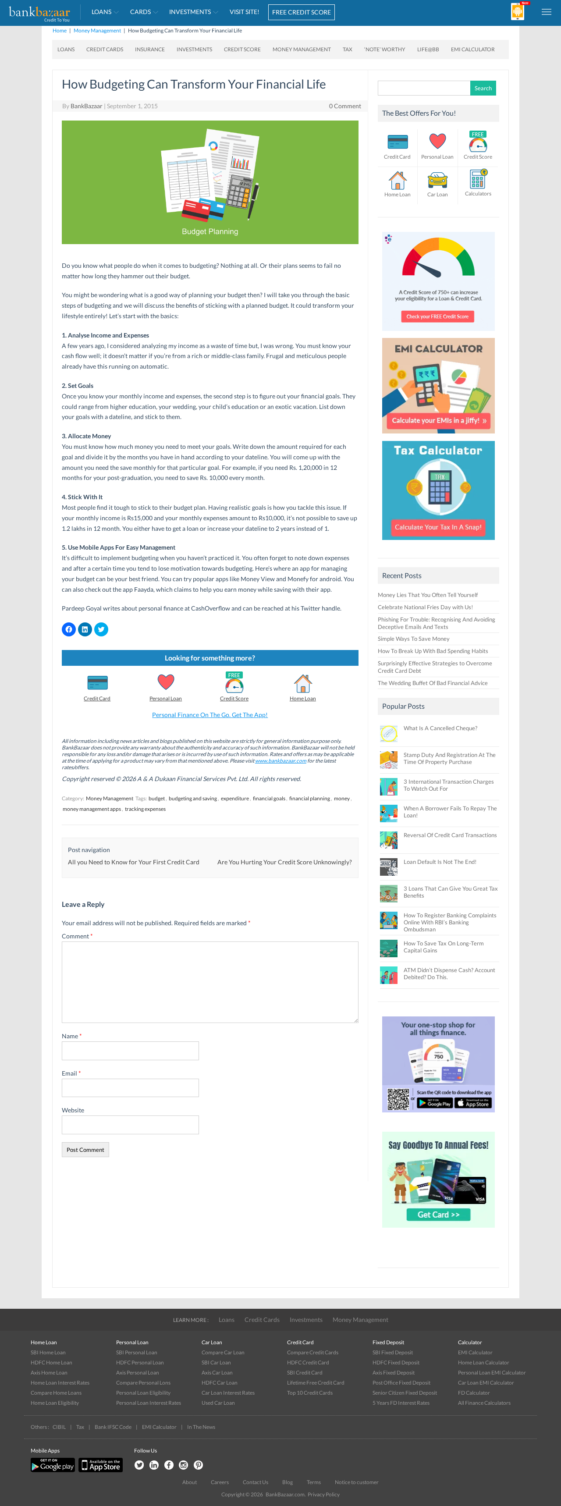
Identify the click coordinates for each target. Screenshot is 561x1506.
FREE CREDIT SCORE (301, 12)
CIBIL (59, 1427)
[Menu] (547, 11)
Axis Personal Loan (137, 1372)
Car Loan (437, 194)
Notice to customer (357, 1482)
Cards (140, 11)
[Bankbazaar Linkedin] (154, 1465)
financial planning (309, 798)
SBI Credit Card (305, 1372)
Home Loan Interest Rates (60, 1382)
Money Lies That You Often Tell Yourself (428, 594)
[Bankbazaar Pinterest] (198, 1465)
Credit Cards (104, 49)
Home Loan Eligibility (55, 1402)
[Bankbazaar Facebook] (169, 1465)
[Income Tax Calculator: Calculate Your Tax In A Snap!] (438, 542)
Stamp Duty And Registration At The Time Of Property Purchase (450, 758)
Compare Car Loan (223, 1352)
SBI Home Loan (48, 1352)
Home (60, 30)
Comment (77, 936)
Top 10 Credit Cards (310, 1392)
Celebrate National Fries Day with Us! (425, 607)
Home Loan (303, 698)
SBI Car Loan (216, 1362)
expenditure (235, 798)
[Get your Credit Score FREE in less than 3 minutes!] (438, 333)
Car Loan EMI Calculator (486, 1382)
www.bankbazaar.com (280, 760)
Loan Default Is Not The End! (440, 861)
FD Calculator (474, 1392)
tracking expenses (145, 809)
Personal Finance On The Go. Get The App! (210, 714)
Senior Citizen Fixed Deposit (405, 1392)
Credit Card (97, 698)
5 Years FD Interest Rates (401, 1402)
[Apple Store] (99, 1470)
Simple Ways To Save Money (414, 638)
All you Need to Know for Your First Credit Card (133, 862)
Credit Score (242, 49)
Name (72, 1036)
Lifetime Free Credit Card (315, 1382)
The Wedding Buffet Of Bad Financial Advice (433, 682)
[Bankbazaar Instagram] (183, 1465)
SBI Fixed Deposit (393, 1352)
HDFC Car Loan (220, 1382)
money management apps (92, 809)
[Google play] (53, 1470)
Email (71, 1073)
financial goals (269, 798)
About (189, 1482)
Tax (347, 49)
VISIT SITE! (244, 11)
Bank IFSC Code (113, 1427)
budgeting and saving (193, 798)
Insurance (150, 49)
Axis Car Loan (217, 1372)
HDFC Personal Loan (140, 1362)
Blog (287, 1482)
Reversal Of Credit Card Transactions (450, 834)
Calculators (478, 193)
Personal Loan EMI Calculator (492, 1372)
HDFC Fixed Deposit (396, 1362)
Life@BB (428, 49)
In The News (201, 1427)
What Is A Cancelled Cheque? (440, 728)
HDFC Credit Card (308, 1362)
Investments (190, 11)
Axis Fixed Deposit (394, 1372)
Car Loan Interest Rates (228, 1392)
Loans (101, 11)
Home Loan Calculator (483, 1362)
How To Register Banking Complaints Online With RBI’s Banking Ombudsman (450, 922)
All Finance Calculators (484, 1402)
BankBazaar (87, 106)
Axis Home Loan (49, 1372)
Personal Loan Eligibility (143, 1392)
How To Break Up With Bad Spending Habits (433, 650)
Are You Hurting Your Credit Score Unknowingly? (284, 862)
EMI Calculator (473, 49)
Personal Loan (165, 698)
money (342, 798)
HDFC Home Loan (51, 1362)
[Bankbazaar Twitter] (139, 1465)
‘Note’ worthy (384, 49)
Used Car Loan (218, 1402)
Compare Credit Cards (312, 1352)
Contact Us (255, 1482)
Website (73, 1110)
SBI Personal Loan (136, 1352)
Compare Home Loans (56, 1392)
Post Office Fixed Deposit (401, 1382)
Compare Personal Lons (143, 1382)
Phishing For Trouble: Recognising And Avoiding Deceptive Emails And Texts (436, 623)
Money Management (97, 30)
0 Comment (345, 106)
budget (157, 798)
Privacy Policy (324, 1494)
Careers (220, 1482)
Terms (314, 1482)
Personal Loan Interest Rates (148, 1402)
